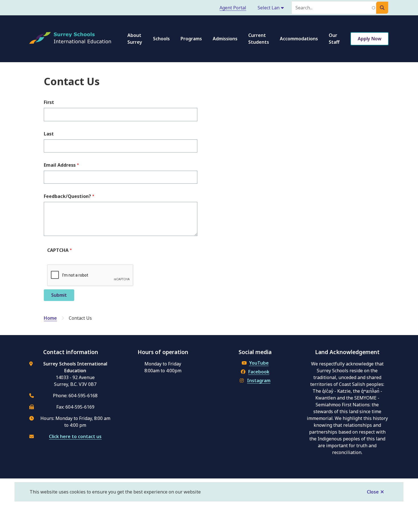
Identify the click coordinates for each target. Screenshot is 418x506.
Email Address (60, 165)
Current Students (258, 38)
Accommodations (299, 38)
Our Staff (334, 38)
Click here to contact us (75, 436)
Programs (191, 38)
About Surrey (134, 38)
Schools (161, 38)
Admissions (225, 38)
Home (50, 318)
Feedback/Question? (67, 196)
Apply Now (369, 38)
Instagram (258, 380)
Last (49, 134)
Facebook (258, 372)
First (49, 102)
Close (373, 492)
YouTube (259, 363)
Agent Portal (233, 8)
